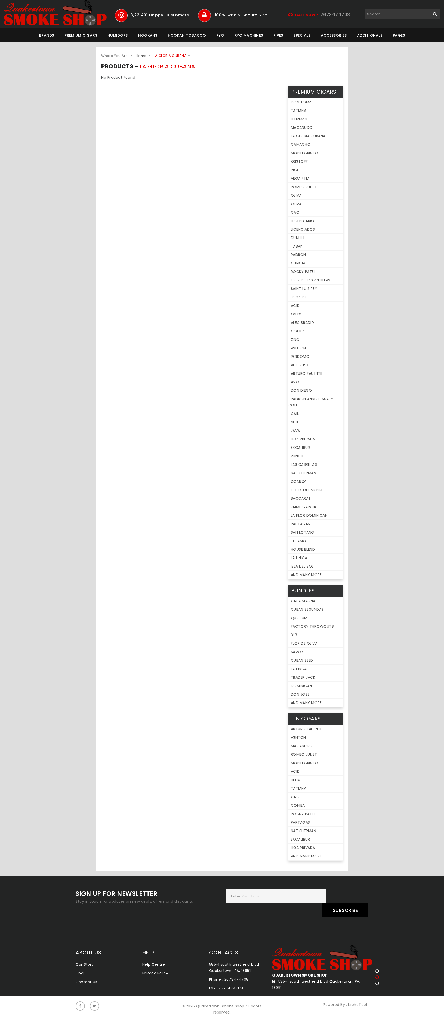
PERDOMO (300, 356)
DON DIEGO (301, 390)
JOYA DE (299, 297)
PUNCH (297, 456)
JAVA (295, 430)
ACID (295, 305)
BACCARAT (301, 498)
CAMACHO (301, 144)
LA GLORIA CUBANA (308, 136)
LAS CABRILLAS (304, 464)
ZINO (295, 339)
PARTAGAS (300, 523)
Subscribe (345, 910)
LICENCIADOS (303, 229)
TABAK (297, 246)
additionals (370, 35)
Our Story (85, 964)
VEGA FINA (300, 178)
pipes (278, 35)
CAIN (295, 413)
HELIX (295, 779)
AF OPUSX (300, 365)
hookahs (148, 35)
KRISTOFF (299, 161)
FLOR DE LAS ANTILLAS (310, 280)
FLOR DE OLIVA (304, 643)
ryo (220, 35)
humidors (118, 35)
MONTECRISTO (304, 153)
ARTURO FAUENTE (306, 373)
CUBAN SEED (302, 660)
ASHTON (298, 348)
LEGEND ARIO (302, 220)
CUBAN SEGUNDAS (307, 609)
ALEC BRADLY (303, 322)
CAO (295, 212)
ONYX (296, 314)
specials (301, 35)
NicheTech (358, 1004)
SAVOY (297, 651)
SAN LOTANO (302, 532)
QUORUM (299, 617)
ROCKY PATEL (303, 271)
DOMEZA (299, 481)
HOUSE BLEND (303, 549)
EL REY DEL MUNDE (307, 489)
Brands (46, 35)
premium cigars (80, 35)
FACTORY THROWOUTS (312, 626)
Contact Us (86, 981)
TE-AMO (298, 540)
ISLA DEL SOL (302, 566)
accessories (334, 35)
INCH (295, 169)
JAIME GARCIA (303, 506)
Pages (399, 35)
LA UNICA (299, 557)
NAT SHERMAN (303, 473)
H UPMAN (299, 119)
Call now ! (306, 14)
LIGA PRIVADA (303, 439)
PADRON (298, 254)
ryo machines (249, 35)
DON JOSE (300, 694)
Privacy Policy (155, 973)
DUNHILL (298, 237)
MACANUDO (302, 127)
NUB (294, 422)
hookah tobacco (187, 35)
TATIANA (299, 110)
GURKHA (298, 263)
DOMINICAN (301, 685)
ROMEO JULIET (304, 186)
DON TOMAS (302, 102)
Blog (80, 973)
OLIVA (296, 195)
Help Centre (153, 964)
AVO (295, 382)
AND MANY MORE (306, 574)
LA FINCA (299, 668)
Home (141, 55)
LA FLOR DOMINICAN (309, 515)
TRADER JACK (303, 677)
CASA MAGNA (303, 601)
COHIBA (298, 331)
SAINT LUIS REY (304, 288)
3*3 (294, 634)
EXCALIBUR (300, 447)
